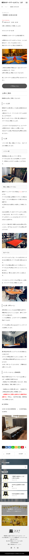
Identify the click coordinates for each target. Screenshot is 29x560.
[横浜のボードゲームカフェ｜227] (14, 531)
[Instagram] (11, 547)
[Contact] (18, 547)
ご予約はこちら (14, 86)
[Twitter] (14, 547)
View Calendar (5, 20)
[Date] (3, 22)
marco (20, 191)
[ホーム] (2, 6)
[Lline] (12, 447)
